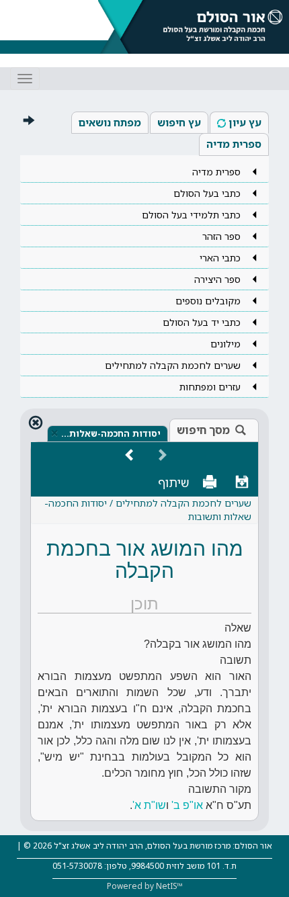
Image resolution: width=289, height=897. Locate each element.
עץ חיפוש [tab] (179, 122)
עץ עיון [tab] (245, 122)
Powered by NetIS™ (145, 886)
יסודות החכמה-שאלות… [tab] (111, 433)
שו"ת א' (149, 805)
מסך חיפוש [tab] (203, 430)
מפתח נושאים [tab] (110, 122)
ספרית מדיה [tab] (233, 144)
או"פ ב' (186, 805)
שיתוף (174, 482)
